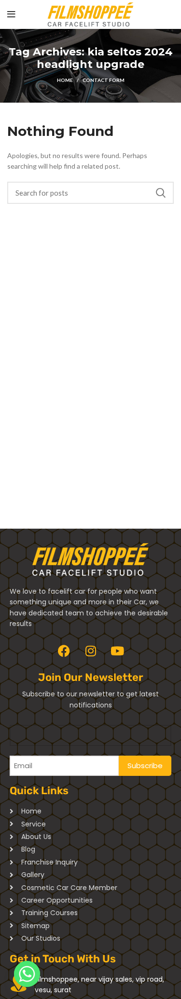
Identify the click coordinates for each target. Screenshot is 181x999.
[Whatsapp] (27, 974)
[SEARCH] (161, 193)
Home (65, 80)
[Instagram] (91, 651)
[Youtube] (117, 651)
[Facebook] (64, 651)
